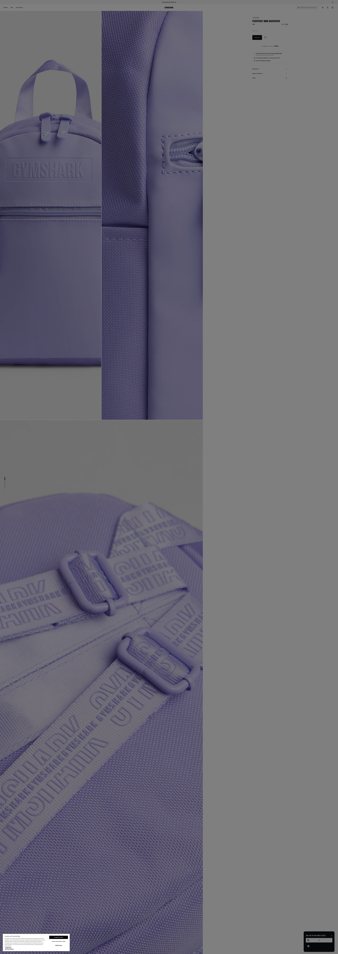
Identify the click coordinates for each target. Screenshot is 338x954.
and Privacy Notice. (9, 949)
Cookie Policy (8, 947)
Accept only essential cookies (58, 941)
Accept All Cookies (58, 937)
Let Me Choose (58, 945)
